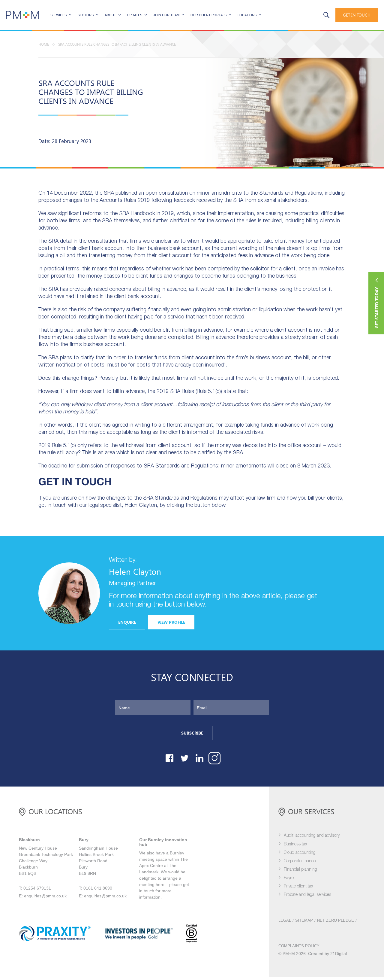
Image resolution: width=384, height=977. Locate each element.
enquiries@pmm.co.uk (45, 895)
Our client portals (208, 15)
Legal (284, 920)
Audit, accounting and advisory (312, 836)
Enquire (127, 622)
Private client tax (298, 886)
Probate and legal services (307, 895)
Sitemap (304, 920)
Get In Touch (356, 15)
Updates (134, 15)
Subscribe (192, 733)
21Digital (338, 953)
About (110, 15)
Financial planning (300, 870)
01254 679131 (301, 14)
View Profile (171, 622)
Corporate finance (300, 861)
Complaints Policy (299, 946)
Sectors (86, 15)
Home (43, 44)
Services (58, 15)
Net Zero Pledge (335, 920)
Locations (247, 15)
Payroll (290, 878)
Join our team (166, 15)
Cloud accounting (300, 853)
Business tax (295, 844)
